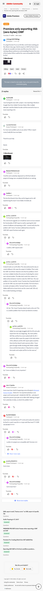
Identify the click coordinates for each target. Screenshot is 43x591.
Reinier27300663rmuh (13, 171)
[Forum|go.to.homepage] (14, 3)
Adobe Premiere (26, 9)
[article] (21, 108)
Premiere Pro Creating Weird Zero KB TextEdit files (18, 540)
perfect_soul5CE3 (11, 215)
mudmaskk (9, 97)
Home (5, 9)
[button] (3, 4)
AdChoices (8, 588)
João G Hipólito (10, 385)
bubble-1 (9, 193)
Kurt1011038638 (11, 415)
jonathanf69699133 (11, 461)
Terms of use (19, 582)
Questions (35, 9)
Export (12, 69)
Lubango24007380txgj (12, 39)
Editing (6, 69)
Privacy (26, 582)
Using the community (9, 582)
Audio (17, 69)
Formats (24, 69)
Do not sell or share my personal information (26, 585)
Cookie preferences (9, 585)
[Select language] (30, 3)
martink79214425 (11, 125)
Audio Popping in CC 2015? (11, 519)
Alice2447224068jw (14, 242)
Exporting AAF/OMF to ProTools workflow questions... (19, 549)
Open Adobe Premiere (32, 16)
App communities (14, 9)
